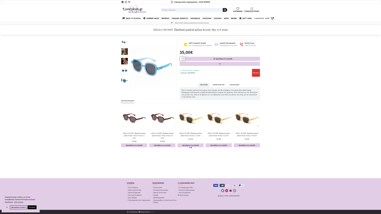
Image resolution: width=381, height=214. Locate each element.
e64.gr (152, 212)
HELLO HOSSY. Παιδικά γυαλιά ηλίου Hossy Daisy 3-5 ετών (219, 134)
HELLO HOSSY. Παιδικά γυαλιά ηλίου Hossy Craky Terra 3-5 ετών (134, 135)
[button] (124, 38)
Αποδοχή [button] (32, 207)
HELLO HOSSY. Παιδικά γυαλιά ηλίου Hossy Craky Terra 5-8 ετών (162, 135)
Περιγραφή (204, 85)
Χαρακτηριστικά (219, 85)
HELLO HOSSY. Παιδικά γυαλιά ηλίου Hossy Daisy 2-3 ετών (190, 134)
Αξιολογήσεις (234, 85)
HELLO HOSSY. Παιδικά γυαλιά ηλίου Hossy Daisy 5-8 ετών (247, 134)
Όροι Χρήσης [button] (19, 202)
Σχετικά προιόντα (127, 101)
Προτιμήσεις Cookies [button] (18, 207)
